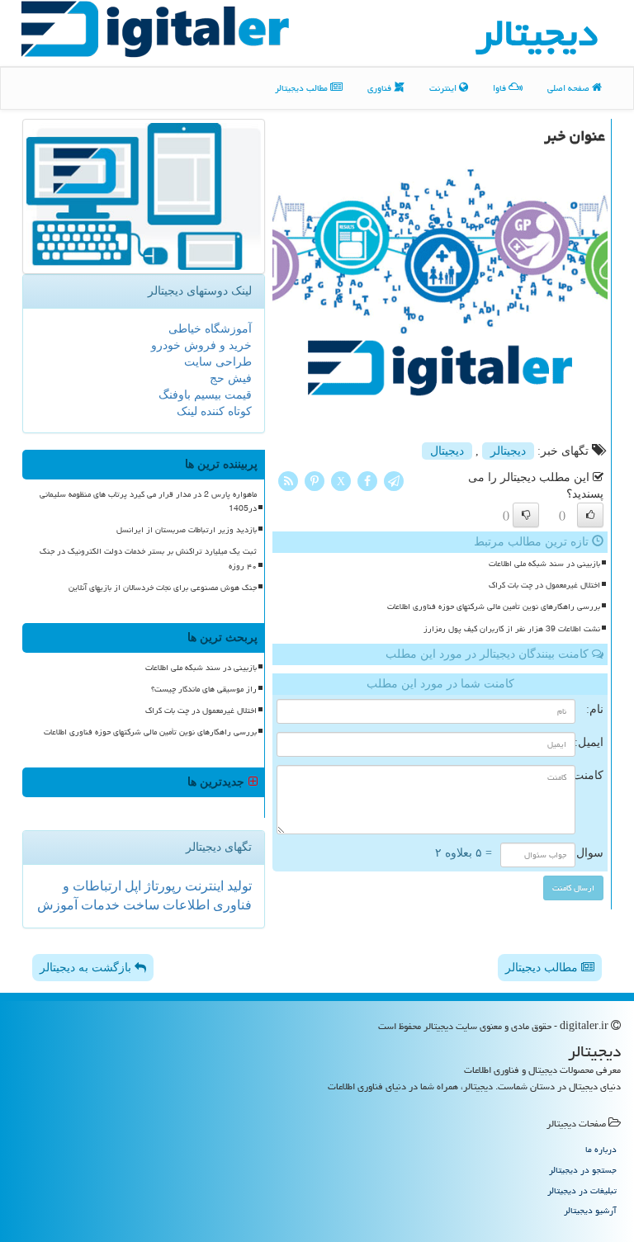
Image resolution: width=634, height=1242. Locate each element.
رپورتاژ (161, 886)
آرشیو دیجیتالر (590, 1210)
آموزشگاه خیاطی (210, 329)
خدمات (99, 905)
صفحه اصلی (569, 88)
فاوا (501, 88)
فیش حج (231, 378)
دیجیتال (447, 451)
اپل (131, 886)
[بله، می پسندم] (590, 515)
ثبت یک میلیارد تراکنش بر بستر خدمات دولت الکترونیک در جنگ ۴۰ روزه (148, 558)
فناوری (380, 88)
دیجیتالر (508, 451)
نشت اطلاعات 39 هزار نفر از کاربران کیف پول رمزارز (511, 629)
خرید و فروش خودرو (201, 345)
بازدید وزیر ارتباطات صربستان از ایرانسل (186, 530)
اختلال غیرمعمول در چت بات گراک (544, 585)
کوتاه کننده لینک (214, 411)
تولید (238, 886)
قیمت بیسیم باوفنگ (205, 395)
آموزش (57, 905)
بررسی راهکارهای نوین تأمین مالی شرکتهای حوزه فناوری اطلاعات (493, 606)
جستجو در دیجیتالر (583, 1169)
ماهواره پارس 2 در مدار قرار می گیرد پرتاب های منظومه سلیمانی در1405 (148, 501)
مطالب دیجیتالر (302, 88)
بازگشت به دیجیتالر (87, 967)
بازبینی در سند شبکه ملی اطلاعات (544, 563)
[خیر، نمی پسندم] (526, 515)
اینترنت (444, 88)
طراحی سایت (218, 362)
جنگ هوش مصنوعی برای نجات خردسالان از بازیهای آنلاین (163, 587)
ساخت (139, 905)
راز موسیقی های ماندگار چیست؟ (204, 689)
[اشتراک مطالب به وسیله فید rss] (288, 480)
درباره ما (601, 1149)
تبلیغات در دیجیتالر (582, 1190)
